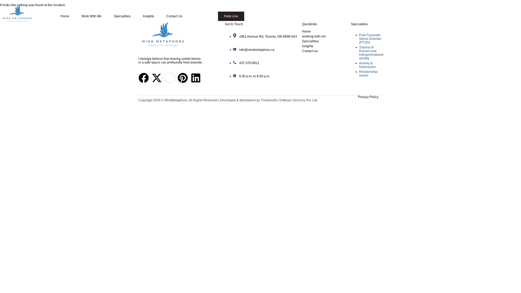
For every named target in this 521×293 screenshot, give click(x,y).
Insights (148, 16)
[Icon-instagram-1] (169, 77)
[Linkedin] (195, 79)
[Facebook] (143, 79)
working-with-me (314, 36)
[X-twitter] (156, 79)
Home (64, 16)
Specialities (122, 16)
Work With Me (91, 16)
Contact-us (310, 51)
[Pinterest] (182, 79)
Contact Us (174, 16)
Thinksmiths (269, 100)
